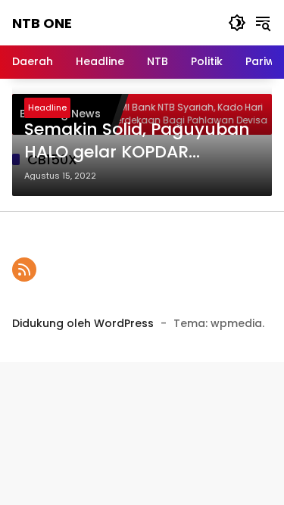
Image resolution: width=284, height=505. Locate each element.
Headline (47, 107)
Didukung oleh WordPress (83, 323)
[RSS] (24, 269)
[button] (237, 23)
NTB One (42, 23)
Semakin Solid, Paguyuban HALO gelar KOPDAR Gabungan (137, 141)
